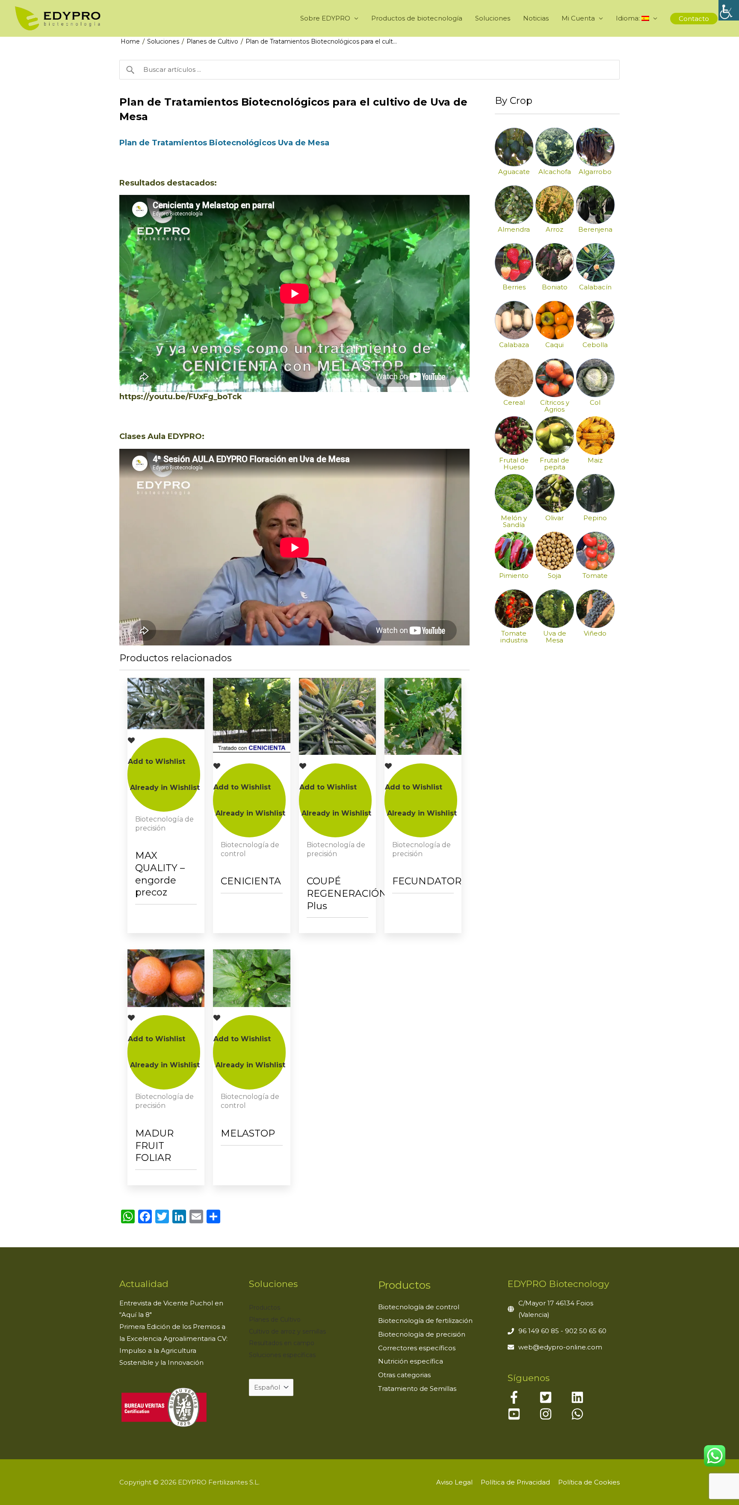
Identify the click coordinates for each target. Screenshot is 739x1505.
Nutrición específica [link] (410, 1361)
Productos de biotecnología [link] (416, 18)
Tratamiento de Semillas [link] (417, 1388)
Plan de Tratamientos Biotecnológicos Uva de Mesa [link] (224, 142)
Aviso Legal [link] (454, 1482)
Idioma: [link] (628, 18)
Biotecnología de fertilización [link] (425, 1321)
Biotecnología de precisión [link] (421, 1334)
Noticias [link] (536, 18)
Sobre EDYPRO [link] (325, 18)
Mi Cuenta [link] (578, 18)
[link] (728, 10)
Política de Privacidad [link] (515, 1482)
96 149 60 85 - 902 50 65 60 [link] (562, 1331)
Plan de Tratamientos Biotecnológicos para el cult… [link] (321, 41)
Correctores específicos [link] (416, 1348)
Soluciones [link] (492, 18)
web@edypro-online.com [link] (560, 1347)
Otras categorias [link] (404, 1375)
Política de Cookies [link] (589, 1482)
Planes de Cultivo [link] (212, 41)
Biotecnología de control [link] (418, 1307)
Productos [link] (264, 1307)
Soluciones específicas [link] (282, 1355)
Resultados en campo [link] (281, 1343)
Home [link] (130, 41)
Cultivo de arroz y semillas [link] (287, 1331)
